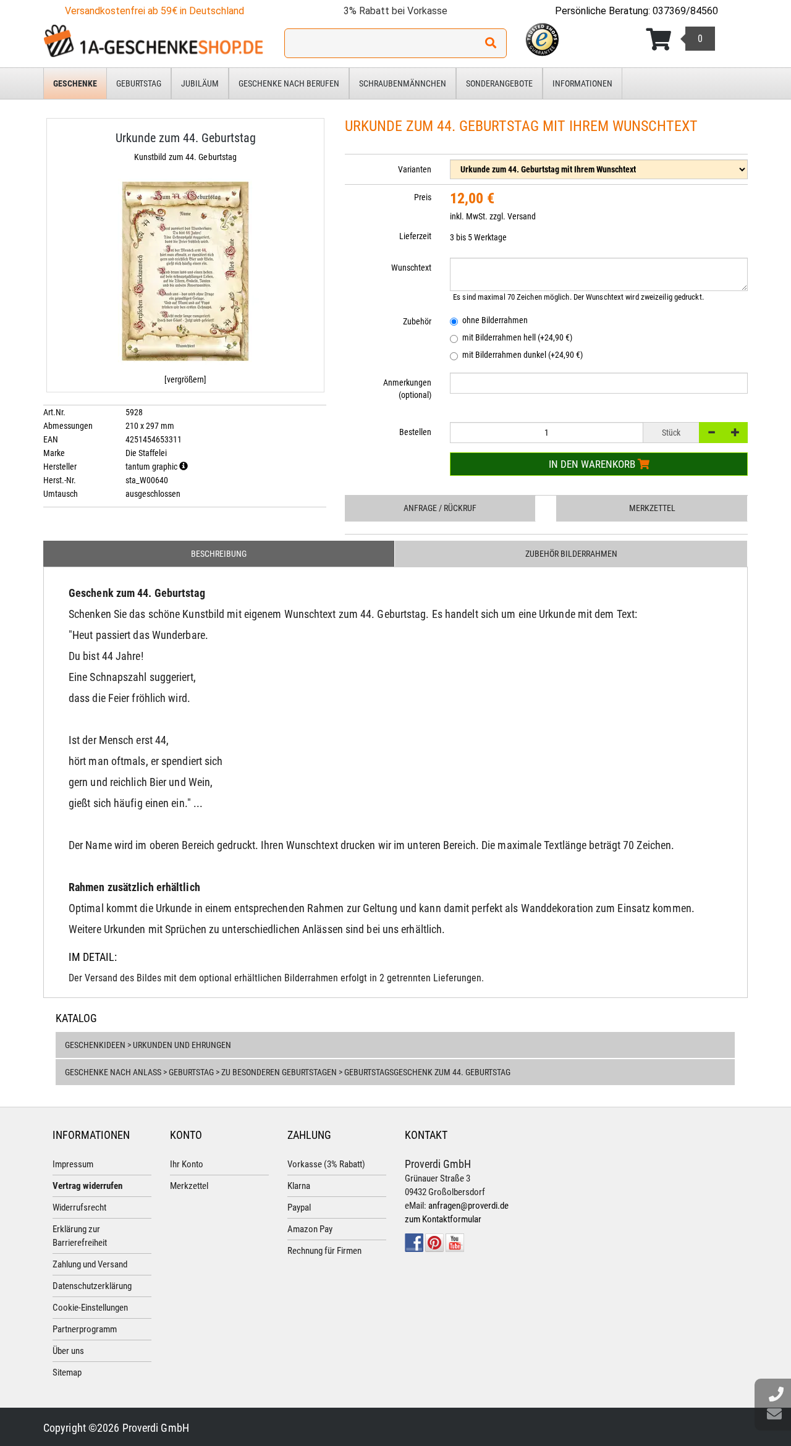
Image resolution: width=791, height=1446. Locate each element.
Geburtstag (138, 83)
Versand (521, 216)
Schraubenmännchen (402, 83)
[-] (711, 432)
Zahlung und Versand (90, 1264)
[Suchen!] (490, 43)
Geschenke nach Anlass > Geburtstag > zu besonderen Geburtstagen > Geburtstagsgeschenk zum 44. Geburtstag (287, 1072)
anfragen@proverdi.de (468, 1205)
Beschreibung (219, 554)
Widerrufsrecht (79, 1207)
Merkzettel (652, 508)
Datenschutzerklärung (92, 1286)
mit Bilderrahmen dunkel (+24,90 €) (522, 355)
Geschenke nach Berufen (289, 83)
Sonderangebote (499, 83)
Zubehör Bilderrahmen (571, 554)
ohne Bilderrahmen (495, 320)
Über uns (68, 1350)
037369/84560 (685, 11)
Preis (422, 197)
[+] (735, 432)
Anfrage (440, 508)
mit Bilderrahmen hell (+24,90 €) (517, 337)
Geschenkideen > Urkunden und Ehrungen (148, 1045)
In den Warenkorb (593, 464)
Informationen (582, 83)
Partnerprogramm (85, 1329)
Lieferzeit (415, 236)
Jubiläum (200, 83)
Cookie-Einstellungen (90, 1307)
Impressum (73, 1164)
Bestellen (415, 432)
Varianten (414, 169)
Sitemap (67, 1372)
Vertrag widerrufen (87, 1185)
